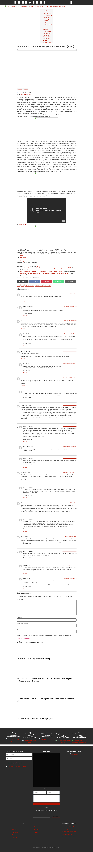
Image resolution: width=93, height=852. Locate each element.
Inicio (46, 10)
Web (18, 629)
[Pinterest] (33, 2)
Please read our (17, 766)
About (21, 255)
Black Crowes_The (29, 285)
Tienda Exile (48, 24)
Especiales (47, 21)
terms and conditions (21, 766)
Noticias (47, 17)
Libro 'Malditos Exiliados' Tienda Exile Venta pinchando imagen (46, 734)
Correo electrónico (22, 623)
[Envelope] (44, 2)
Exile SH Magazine (25, 94)
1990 (19, 285)
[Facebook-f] (15, 2)
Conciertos (48, 13)
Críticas (20, 89)
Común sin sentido (69, 826)
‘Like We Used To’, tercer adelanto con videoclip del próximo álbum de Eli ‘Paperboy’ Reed (44, 273)
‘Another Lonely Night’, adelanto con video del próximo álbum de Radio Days (40, 271)
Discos (46, 12)
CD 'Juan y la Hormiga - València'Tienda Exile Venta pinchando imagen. (30, 735)
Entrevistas (48, 15)
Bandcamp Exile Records (74, 751)
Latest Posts (22, 257)
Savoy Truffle (47, 285)
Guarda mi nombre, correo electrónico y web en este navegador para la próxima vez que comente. (45, 635)
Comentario (20, 599)
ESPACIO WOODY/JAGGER (69, 836)
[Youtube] (37, 2)
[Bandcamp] (41, 2)
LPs (42, 285)
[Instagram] (23, 2)
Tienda (36, 834)
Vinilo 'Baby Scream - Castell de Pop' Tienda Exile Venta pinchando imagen (63, 735)
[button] (71, 2)
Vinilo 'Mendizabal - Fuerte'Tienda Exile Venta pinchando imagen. (13, 734)
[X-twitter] (19, 2)
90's (23, 285)
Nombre (19, 617)
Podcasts (47, 19)
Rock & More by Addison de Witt (69, 834)
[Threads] (26, 2)
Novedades (15, 829)
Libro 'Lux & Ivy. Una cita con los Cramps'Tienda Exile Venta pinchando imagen (80, 735)
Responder (23, 301)
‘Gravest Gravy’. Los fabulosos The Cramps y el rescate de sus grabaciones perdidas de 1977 (45, 268)
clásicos (37, 285)
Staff (46, 22)
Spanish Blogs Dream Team (69, 831)
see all (38, 266)
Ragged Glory (69, 829)
